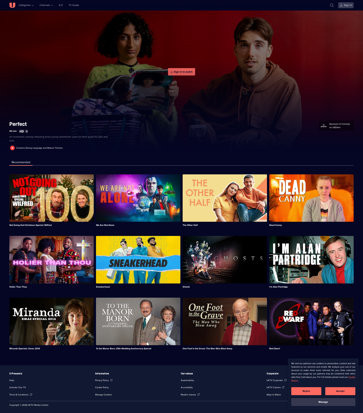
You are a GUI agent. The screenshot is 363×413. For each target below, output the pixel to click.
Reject (306, 391)
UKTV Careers (274, 387)
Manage (323, 402)
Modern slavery (188, 394)
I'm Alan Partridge (278, 286)
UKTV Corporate (275, 380)
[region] (323, 384)
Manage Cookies (103, 394)
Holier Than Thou (18, 286)
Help (11, 380)
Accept (340, 391)
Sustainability (187, 380)
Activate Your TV (17, 387)
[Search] (332, 5)
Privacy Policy (102, 380)
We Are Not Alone (105, 225)
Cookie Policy (102, 387)
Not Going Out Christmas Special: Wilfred (30, 225)
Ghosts (186, 286)
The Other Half (190, 225)
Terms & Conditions (19, 394)
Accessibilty (187, 387)
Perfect (18, 124)
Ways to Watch (274, 394)
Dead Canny (275, 225)
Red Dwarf (274, 348)
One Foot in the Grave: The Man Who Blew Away (207, 348)
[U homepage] (12, 5)
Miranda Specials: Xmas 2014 (24, 348)
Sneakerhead (103, 286)
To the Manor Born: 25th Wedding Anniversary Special (123, 348)
